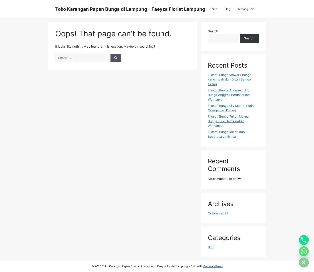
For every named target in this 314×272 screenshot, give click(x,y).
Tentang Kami (246, 9)
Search (213, 31)
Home (213, 9)
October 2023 (218, 213)
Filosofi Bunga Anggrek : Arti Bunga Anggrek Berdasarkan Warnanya (229, 94)
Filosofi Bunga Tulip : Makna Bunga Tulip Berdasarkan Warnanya (228, 121)
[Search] (115, 58)
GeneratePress (213, 266)
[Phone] (304, 240)
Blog (227, 9)
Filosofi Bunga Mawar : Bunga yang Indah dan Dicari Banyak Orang (229, 79)
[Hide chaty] (304, 262)
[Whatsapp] (304, 251)
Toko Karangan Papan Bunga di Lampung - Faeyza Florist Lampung (130, 9)
